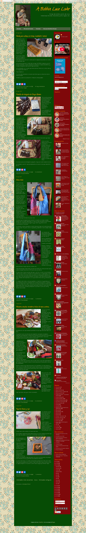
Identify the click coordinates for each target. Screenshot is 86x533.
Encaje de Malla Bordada (61, 400)
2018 (57, 463)
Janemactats (58, 270)
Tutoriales (38, 28)
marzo (57, 480)
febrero (57, 481)
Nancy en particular (60, 223)
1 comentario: (38, 298)
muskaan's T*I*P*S (60, 231)
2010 (57, 496)
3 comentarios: (38, 172)
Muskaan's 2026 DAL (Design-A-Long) (64, 312)
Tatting (62, 239)
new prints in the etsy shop (61, 378)
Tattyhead (58, 317)
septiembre (58, 471)
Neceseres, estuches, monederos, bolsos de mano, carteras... (33, 307)
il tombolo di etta (59, 360)
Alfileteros (58, 388)
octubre (57, 469)
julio (57, 473)
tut (18, 220)
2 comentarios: (38, 401)
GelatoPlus (41, 522)
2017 (57, 465)
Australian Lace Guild (60, 436)
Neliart (61, 133)
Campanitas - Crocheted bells (64, 171)
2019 (57, 461)
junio (57, 475)
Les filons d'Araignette (64, 112)
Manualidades (24, 300)
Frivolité (57, 404)
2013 (57, 490)
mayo (57, 476)
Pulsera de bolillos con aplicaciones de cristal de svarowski (65, 151)
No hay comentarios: (40, 86)
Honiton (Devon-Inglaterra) (61, 454)
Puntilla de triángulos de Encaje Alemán (28, 94)
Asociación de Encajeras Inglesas (62, 448)
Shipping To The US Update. (61, 381)
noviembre (58, 468)
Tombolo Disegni (59, 444)
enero (57, 483)
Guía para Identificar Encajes (50, 28)
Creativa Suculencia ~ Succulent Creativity (60, 341)
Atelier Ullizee (62, 123)
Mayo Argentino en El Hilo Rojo (62, 342)
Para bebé (63, 247)
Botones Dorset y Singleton (61, 391)
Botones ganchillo (59, 393)
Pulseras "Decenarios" (60, 416)
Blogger (53, 522)
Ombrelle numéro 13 (60, 213)
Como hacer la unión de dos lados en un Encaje (65, 184)
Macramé (57, 410)
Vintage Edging (64, 263)
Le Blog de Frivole (60, 262)
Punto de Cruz (58, 419)
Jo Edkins (58, 442)
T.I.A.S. (57, 426)
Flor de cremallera (59, 403)
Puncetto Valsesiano (60, 417)
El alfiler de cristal (60, 246)
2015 (57, 487)
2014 (57, 489)
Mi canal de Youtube (28, 28)
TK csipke (58, 277)
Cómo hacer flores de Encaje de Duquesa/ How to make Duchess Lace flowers (65, 198)
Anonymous (62, 117)
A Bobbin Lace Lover (53, 9)
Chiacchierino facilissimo (61, 333)
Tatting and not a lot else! (61, 352)
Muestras (57, 413)
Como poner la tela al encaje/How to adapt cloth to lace (65, 164)
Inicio (36, 480)
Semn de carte (64, 368)
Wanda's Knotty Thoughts (61, 310)
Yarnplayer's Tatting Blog (61, 215)
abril (57, 478)
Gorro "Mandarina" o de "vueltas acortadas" (65, 157)
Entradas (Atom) (26, 484)
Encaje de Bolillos (25, 173)
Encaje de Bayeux (59, 449)
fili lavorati (58, 375)
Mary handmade (59, 367)
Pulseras (57, 414)
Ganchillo (57, 406)
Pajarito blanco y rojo (23, 409)
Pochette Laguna (64, 287)
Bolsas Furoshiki (59, 390)
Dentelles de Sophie (60, 212)
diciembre (58, 466)
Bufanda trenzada (64, 143)
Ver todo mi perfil (64, 36)
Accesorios (58, 387)
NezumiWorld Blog (60, 325)
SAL (57, 424)
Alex (62, 303)
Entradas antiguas (45, 480)
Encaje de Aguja (59, 397)
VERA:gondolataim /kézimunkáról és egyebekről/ (62, 302)
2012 (57, 492)
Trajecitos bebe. (64, 346)
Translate (64, 83)
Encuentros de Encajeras (61, 401)
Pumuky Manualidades (61, 344)
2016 (57, 485)
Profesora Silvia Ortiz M (64, 128)
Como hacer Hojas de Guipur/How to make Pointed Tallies (65, 191)
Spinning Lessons (64, 271)
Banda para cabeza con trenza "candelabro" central (31, 36)
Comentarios (59, 503)
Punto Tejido (24, 88)
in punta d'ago (59, 294)
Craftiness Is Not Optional (61, 377)
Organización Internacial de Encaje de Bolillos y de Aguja (62, 441)
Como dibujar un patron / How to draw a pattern (65, 177)
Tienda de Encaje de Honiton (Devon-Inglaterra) (61, 438)
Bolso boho (19, 180)
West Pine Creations (60, 238)
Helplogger (68, 138)
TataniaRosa (58, 380)
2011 (57, 494)
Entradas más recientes (25, 480)
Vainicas (57, 429)
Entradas (19, 28)
